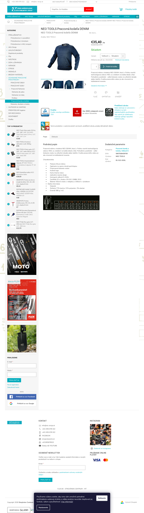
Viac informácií (67, 501)
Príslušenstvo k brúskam (19, 41)
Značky (10, 119)
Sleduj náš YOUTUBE (49, 446)
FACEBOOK (46, 436)
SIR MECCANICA (14, 113)
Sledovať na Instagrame (102, 448)
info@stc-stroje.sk (48, 425)
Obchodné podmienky (78, 2)
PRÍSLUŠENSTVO (14, 35)
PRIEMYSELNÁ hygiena (16, 110)
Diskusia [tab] (55, 137)
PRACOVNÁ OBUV (18, 83)
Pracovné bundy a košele (20, 101)
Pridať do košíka (111, 66)
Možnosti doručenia (122, 60)
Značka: (48, 37)
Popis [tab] (45, 137)
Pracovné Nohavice (18, 89)
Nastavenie (43, 507)
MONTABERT (13, 116)
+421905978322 (48, 442)
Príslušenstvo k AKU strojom (21, 44)
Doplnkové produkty (15, 53)
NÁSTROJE (12, 59)
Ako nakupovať (58, 2)
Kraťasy (14, 98)
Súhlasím (102, 498)
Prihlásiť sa (14, 380)
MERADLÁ (12, 72)
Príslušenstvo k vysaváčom (20, 38)
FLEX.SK (60, 489)
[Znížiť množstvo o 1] (99, 68)
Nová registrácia (13, 385)
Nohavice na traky (18, 95)
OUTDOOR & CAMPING (17, 107)
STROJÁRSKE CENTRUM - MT (76, 489)
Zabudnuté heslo (13, 387)
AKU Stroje (12, 47)
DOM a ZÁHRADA (15, 62)
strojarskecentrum (48, 439)
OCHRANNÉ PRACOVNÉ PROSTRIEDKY (17, 79)
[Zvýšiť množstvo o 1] (99, 65)
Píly (9, 56)
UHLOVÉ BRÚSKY (15, 50)
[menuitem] (14, 16)
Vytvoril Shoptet (131, 502)
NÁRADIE (11, 66)
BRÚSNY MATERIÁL (15, 75)
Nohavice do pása (18, 92)
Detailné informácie (98, 86)
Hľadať (89, 9)
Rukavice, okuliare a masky (20, 104)
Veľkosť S (125, 151)
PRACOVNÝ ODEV (17, 86)
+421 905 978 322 (48, 429)
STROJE (11, 68)
